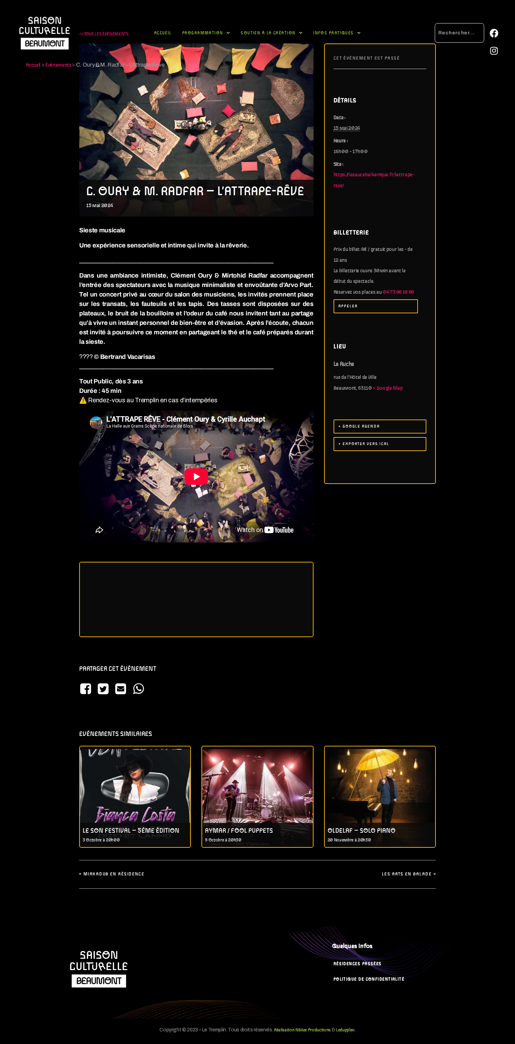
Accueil (163, 33)
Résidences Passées (358, 964)
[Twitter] (103, 689)
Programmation (202, 33)
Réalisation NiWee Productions (302, 1030)
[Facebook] (494, 33)
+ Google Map (388, 388)
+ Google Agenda (359, 426)
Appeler (348, 306)
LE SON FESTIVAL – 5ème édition (131, 830)
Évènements (58, 65)
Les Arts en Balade (409, 874)
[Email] (121, 689)
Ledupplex (345, 1030)
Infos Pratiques (333, 33)
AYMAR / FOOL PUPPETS (239, 830)
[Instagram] (494, 51)
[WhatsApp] (138, 689)
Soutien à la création (268, 33)
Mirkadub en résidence (111, 874)
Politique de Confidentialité (369, 979)
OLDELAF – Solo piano (362, 830)
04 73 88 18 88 (398, 292)
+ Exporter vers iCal (363, 444)
